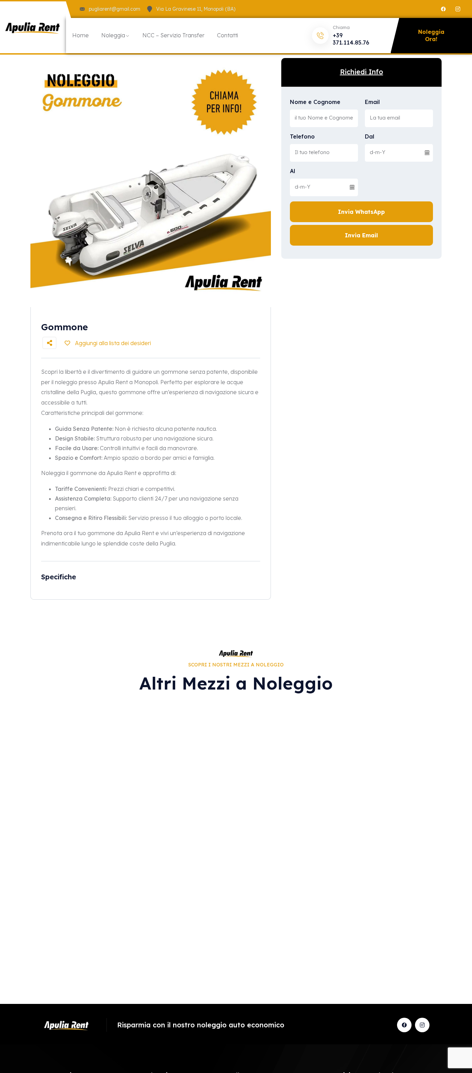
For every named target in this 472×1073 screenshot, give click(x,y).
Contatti (227, 35)
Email (372, 101)
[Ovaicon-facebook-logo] (404, 1025)
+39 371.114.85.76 (351, 39)
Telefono (302, 136)
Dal (369, 136)
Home (80, 35)
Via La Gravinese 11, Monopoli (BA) (195, 9)
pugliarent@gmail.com (114, 9)
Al (292, 171)
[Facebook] (443, 9)
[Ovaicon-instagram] (458, 9)
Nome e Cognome (315, 101)
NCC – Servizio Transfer (173, 35)
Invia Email (361, 235)
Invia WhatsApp (361, 211)
